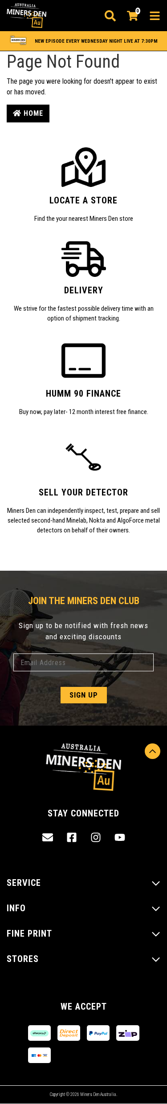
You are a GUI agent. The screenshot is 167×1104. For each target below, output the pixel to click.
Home (32, 113)
